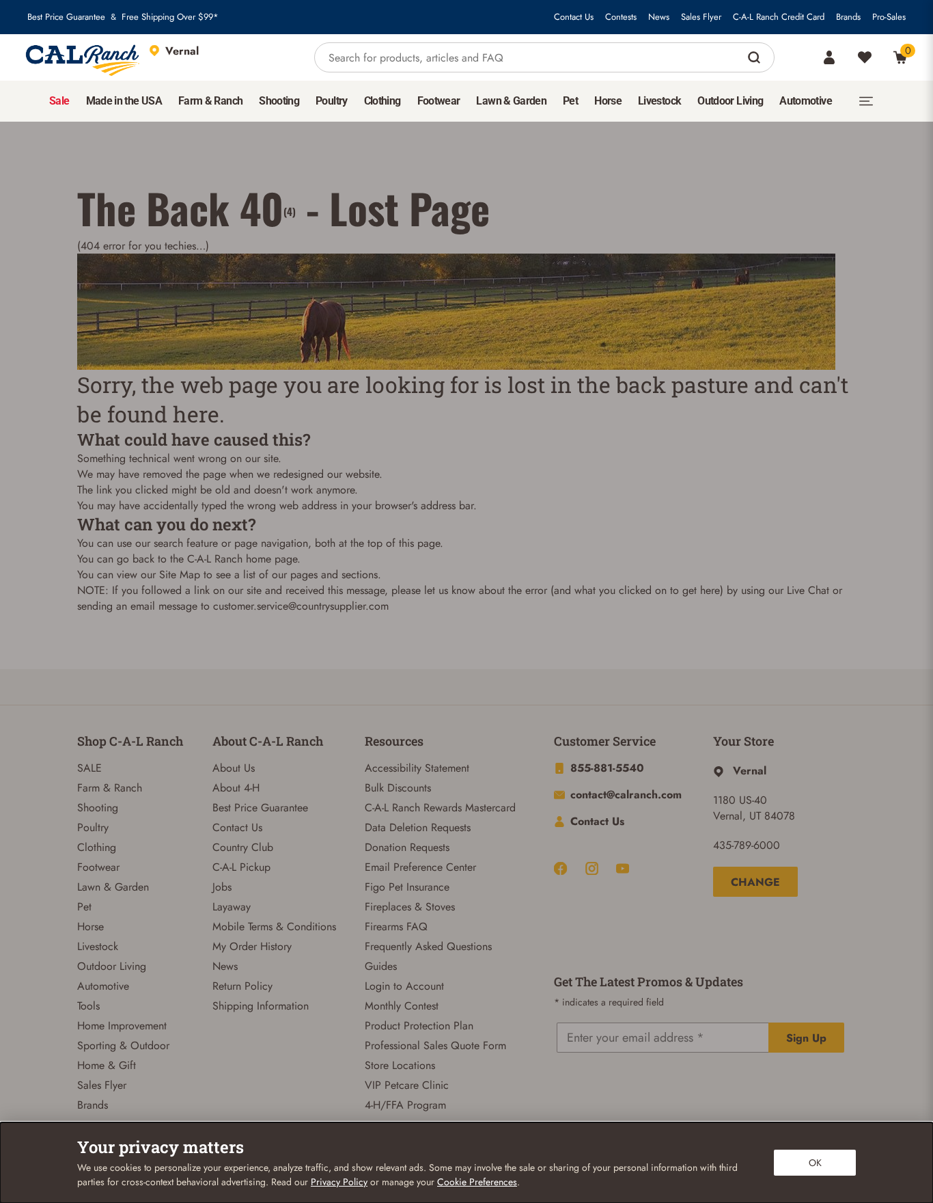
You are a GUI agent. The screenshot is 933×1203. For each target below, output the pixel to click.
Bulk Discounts (398, 788)
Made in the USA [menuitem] (124, 100)
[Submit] (755, 57)
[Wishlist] (865, 57)
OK (815, 1163)
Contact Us (574, 17)
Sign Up (806, 1038)
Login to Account (404, 986)
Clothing (96, 847)
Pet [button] (570, 100)
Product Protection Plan (419, 1025)
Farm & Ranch (109, 788)
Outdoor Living (111, 966)
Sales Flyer (701, 17)
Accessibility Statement (417, 768)
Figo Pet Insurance (407, 887)
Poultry (93, 827)
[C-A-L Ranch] (83, 57)
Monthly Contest (401, 1006)
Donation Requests (407, 847)
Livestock (97, 946)
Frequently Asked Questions (428, 946)
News (658, 17)
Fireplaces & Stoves (410, 907)
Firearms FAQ (396, 926)
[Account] (829, 57)
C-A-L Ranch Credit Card (778, 17)
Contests (621, 17)
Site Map (179, 574)
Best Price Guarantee (66, 17)
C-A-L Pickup (241, 867)
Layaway (231, 907)
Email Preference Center (420, 867)
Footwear (98, 867)
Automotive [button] (805, 100)
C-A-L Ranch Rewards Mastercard (440, 807)
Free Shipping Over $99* (170, 17)
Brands (848, 17)
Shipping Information (260, 1006)
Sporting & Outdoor (123, 1045)
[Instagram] (591, 868)
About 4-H (236, 788)
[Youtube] (622, 868)
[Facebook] (560, 868)
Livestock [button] (659, 100)
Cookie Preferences (477, 1182)
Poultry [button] (332, 100)
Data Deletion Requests (418, 827)
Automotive (103, 986)
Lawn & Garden (113, 887)
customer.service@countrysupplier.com (301, 606)
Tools (88, 1006)
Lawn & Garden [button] (511, 100)
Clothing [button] (382, 100)
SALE (89, 768)
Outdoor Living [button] (730, 100)
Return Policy (242, 986)
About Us (233, 768)
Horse (90, 926)
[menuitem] (59, 101)
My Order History (252, 946)
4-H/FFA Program (405, 1105)
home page (271, 559)
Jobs (222, 887)
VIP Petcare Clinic (407, 1085)
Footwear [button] (438, 100)
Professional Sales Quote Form (435, 1045)
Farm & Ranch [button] (210, 100)
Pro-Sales (889, 17)
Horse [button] (608, 100)
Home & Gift (106, 1065)
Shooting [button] (279, 100)
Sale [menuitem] (59, 100)
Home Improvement (122, 1025)
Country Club (242, 847)
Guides (381, 966)
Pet (84, 907)
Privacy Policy (339, 1182)
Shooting (97, 807)
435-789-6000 (746, 845)
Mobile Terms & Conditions (274, 926)
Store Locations (400, 1065)
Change (755, 882)
